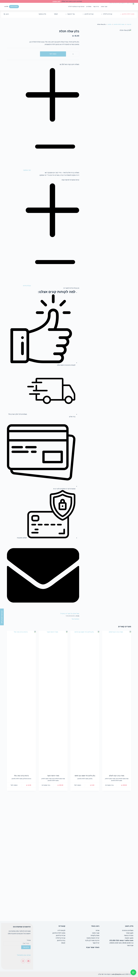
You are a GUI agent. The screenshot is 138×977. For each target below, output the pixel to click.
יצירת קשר (96, 6)
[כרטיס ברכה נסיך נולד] (21, 701)
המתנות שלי (75, 619)
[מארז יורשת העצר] (53, 701)
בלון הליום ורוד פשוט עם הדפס (85, 776)
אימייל (29, 940)
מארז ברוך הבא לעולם (116, 776)
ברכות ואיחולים (27, 778)
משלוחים (88, 6)
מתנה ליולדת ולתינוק (128, 14)
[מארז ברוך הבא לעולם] (116, 701)
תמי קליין (101, 974)
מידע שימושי (42, 14)
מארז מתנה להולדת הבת (122, 778)
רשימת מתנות (14, 6)
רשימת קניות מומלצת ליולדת (76, 6)
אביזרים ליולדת (107, 14)
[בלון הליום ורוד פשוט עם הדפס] (84, 701)
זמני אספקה (27, 170)
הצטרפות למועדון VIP (2, 616)
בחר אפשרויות (109, 785)
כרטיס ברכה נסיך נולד (21, 776)
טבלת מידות (27, 285)
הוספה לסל (53, 54)
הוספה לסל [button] (77, 785)
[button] (43, 120)
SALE (56, 14)
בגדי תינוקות (71, 14)
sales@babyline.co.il (118, 974)
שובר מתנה (104, 6)
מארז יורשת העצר (53, 776)
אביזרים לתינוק (89, 14)
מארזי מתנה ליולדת (110, 778)
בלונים (90, 778)
